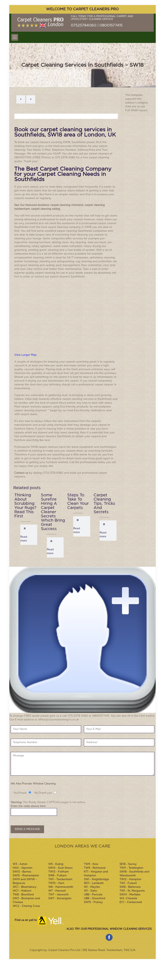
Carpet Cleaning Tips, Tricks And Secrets (104, 503)
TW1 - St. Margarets (132, 891)
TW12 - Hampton (130, 879)
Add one (130, 106)
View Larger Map (25, 355)
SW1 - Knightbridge (96, 879)
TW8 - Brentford (23, 894)
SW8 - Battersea (130, 887)
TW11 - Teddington (131, 868)
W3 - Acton (20, 864)
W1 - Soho (90, 891)
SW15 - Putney (93, 902)
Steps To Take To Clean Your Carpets (78, 501)
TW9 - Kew (91, 864)
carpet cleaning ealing (45, 209)
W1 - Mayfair (92, 887)
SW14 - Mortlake (130, 894)
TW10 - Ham (56, 883)
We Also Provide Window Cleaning (33, 783)
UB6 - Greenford (94, 898)
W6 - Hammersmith (60, 887)
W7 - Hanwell (57, 891)
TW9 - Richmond (94, 868)
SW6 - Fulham (57, 875)
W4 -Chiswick (128, 898)
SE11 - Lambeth (94, 883)
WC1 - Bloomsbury (24, 887)
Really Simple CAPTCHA (44, 802)
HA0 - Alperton (22, 868)
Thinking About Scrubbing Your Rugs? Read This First (25, 505)
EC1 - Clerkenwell (131, 902)
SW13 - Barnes (22, 872)
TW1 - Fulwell (128, 883)
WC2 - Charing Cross (26, 906)
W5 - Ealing (55, 864)
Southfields (78, 142)
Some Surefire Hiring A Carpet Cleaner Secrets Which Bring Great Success (53, 512)
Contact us (21, 473)
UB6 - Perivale (93, 894)
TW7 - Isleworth (58, 894)
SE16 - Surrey (128, 864)
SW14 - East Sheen (60, 868)
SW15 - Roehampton (26, 875)
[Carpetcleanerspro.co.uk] (40, 23)
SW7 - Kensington (59, 898)
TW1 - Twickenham (60, 879)
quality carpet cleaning (40, 273)
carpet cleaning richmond (66, 205)
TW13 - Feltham (58, 872)
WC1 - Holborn (22, 891)
